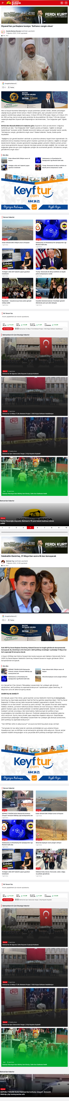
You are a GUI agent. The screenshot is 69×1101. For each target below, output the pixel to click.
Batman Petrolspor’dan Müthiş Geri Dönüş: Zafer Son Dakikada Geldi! (25, 493)
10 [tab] (66, 527)
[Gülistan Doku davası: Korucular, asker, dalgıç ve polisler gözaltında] (51, 863)
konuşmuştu (60, 698)
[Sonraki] (18, 329)
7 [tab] (44, 527)
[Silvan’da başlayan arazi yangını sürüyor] (51, 679)
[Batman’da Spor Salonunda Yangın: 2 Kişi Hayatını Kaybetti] (34, 436)
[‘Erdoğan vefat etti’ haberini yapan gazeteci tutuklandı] (17, 167)
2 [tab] (9, 527)
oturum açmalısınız (23, 316)
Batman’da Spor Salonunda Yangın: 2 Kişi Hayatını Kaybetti (21, 453)
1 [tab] (2, 527)
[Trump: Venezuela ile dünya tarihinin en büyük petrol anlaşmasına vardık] (51, 167)
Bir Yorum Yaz (8, 313)
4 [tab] (23, 527)
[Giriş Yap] (66, 3)
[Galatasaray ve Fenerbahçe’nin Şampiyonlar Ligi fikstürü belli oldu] (51, 160)
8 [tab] (51, 527)
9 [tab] (58, 527)
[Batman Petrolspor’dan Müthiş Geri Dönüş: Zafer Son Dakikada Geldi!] (34, 476)
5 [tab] (30, 527)
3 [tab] (16, 527)
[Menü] (3, 3)
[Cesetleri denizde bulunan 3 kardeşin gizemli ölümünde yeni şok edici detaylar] (51, 292)
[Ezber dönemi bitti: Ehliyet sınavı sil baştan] (17, 160)
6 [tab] (37, 527)
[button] (62, 3)
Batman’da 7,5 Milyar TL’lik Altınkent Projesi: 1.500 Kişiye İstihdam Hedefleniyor (28, 413)
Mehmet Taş (10, 561)
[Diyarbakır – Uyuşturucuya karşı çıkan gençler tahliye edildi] (17, 292)
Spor (4, 491)
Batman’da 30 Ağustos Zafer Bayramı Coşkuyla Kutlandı (21, 373)
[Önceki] (16, 329)
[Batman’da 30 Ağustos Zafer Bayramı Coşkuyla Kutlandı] (34, 356)
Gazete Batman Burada (13, 31)
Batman (5, 371)
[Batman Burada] (13, 3)
